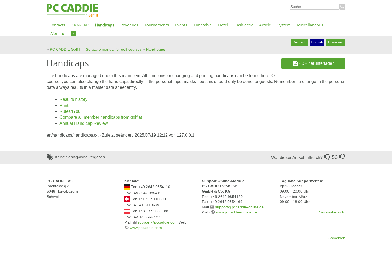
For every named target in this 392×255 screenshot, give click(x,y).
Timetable (203, 24)
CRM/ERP (80, 24)
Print (63, 105)
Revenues (129, 24)
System (284, 24)
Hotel (223, 24)
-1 (327, 157)
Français (335, 42)
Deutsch (299, 42)
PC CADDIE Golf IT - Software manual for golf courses (96, 49)
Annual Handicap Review (83, 123)
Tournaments (157, 24)
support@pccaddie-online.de (239, 207)
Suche (342, 7)
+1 (342, 156)
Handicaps (104, 24)
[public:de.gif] (127, 187)
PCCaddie (72, 10)
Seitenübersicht (332, 212)
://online (57, 33)
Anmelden (336, 238)
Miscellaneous (310, 24)
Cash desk (243, 24)
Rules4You (70, 111)
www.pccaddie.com (146, 227)
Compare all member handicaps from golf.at (100, 117)
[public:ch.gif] (127, 199)
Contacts (57, 24)
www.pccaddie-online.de (236, 212)
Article (265, 24)
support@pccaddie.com (158, 222)
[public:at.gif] (127, 211)
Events (181, 24)
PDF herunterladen (316, 63)
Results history (73, 99)
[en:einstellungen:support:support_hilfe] (73, 33)
